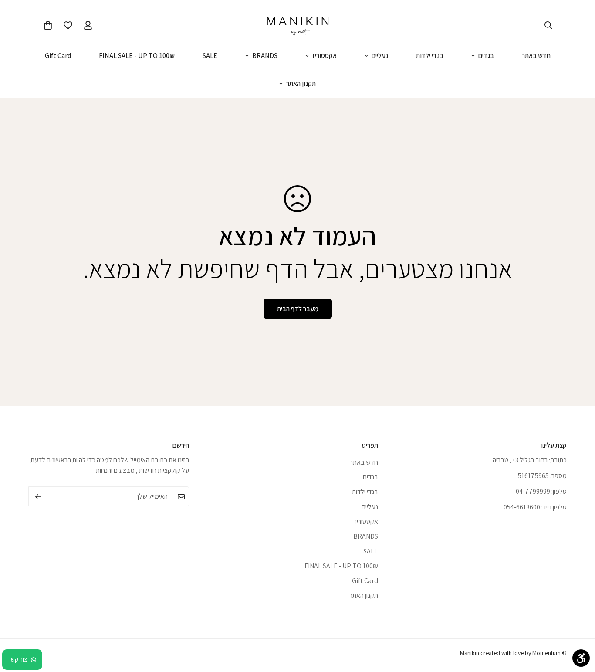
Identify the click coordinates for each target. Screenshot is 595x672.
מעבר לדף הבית (297, 308)
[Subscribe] (37, 497)
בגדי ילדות (429, 55)
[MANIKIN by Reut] (297, 25)
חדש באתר (536, 55)
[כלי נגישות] (581, 658)
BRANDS (264, 55)
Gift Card (58, 55)
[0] (48, 25)
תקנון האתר (301, 83)
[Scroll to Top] (17, 624)
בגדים (486, 55)
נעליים (380, 55)
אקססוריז (324, 55)
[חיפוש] (548, 25)
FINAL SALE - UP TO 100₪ (137, 55)
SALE (210, 55)
